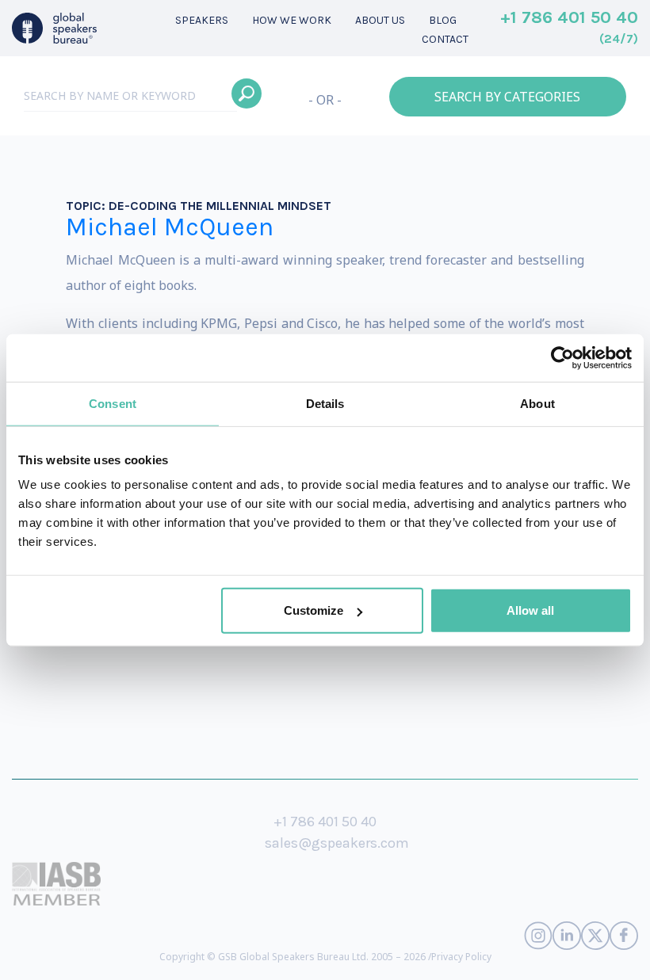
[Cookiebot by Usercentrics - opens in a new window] (562, 357)
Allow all (530, 610)
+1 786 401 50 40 (569, 27)
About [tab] (537, 403)
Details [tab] (325, 403)
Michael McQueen (169, 227)
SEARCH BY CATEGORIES (507, 96)
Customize (313, 610)
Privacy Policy (461, 956)
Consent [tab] (112, 403)
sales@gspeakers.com (337, 843)
